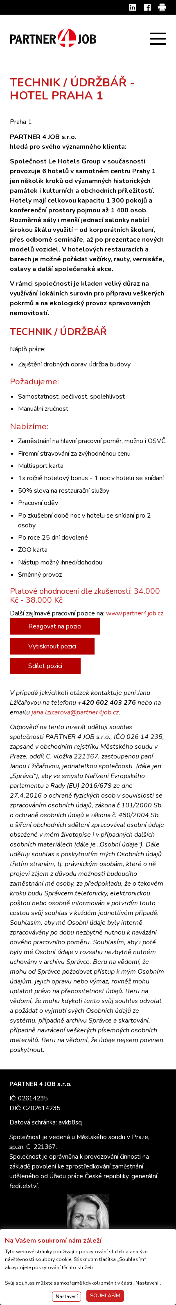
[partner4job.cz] (54, 38)
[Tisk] (162, 7)
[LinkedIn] (133, 7)
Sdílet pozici (45, 665)
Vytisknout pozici (52, 646)
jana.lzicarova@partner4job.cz (75, 712)
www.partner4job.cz (134, 613)
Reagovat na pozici (54, 626)
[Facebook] (147, 7)
